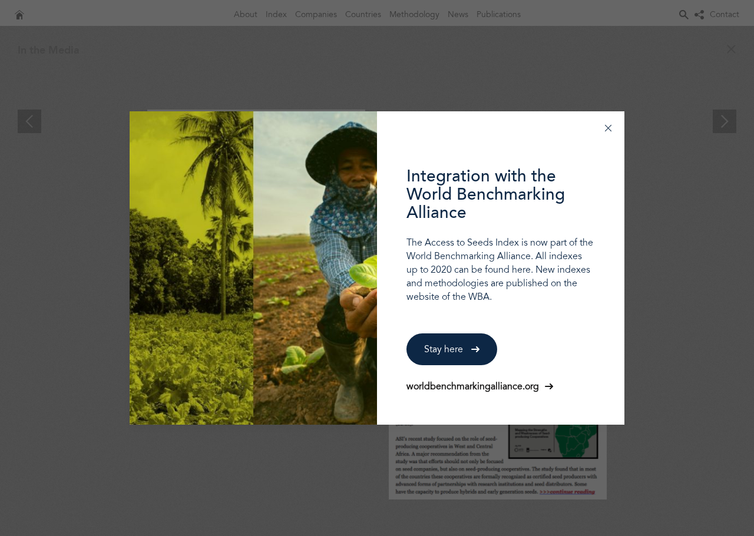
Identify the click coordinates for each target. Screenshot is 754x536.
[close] (608, 127)
